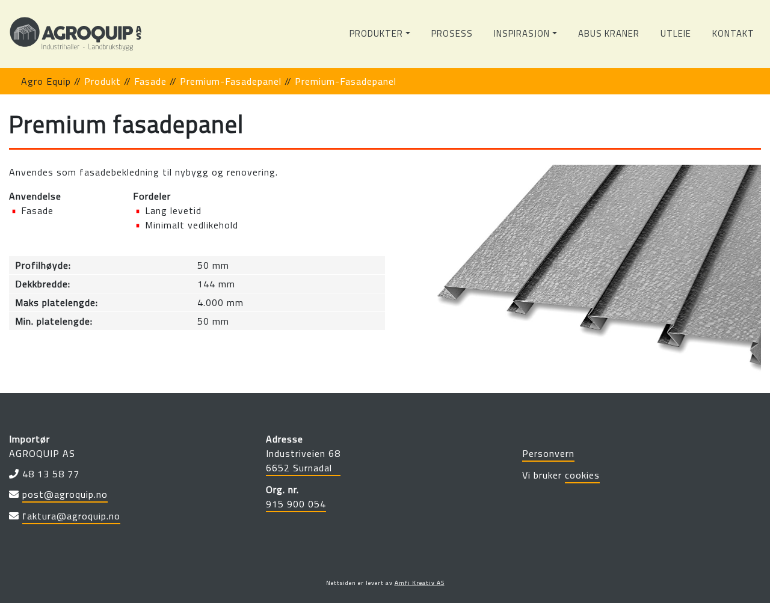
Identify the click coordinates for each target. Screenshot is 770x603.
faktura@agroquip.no (71, 516)
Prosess (452, 33)
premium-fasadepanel (231, 81)
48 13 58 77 (50, 474)
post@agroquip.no (65, 494)
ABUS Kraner (608, 33)
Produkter (376, 33)
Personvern (548, 453)
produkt (102, 81)
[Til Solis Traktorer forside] (76, 34)
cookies (582, 475)
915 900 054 (296, 504)
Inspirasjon (522, 33)
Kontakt (733, 33)
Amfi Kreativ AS (420, 582)
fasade (150, 81)
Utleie (676, 33)
